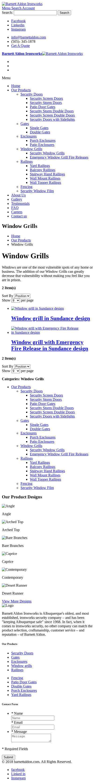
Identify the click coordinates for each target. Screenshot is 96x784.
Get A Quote (20, 46)
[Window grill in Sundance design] (37, 308)
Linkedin (17, 25)
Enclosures (19, 661)
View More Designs (16, 601)
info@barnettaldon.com (28, 37)
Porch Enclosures (24, 690)
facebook (18, 770)
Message (19, 732)
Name (17, 713)
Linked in (18, 774)
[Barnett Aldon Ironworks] (22, 4)
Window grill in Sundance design (50, 318)
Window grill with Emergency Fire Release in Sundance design (49, 345)
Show (6, 300)
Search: (7, 12)
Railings (17, 670)
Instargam (18, 778)
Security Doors (22, 653)
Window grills (21, 666)
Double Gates (21, 686)
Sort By (7, 296)
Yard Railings (21, 695)
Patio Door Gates (24, 682)
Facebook (18, 21)
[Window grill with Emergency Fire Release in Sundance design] (45, 332)
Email (17, 722)
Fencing (17, 678)
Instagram (18, 29)
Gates (15, 657)
